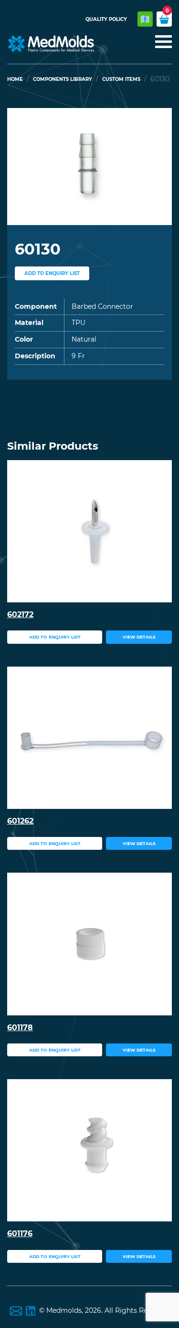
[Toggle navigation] (160, 42)
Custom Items (121, 79)
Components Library (62, 79)
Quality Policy (106, 19)
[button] (19, 166)
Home (15, 79)
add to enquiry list (52, 273)
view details (139, 636)
